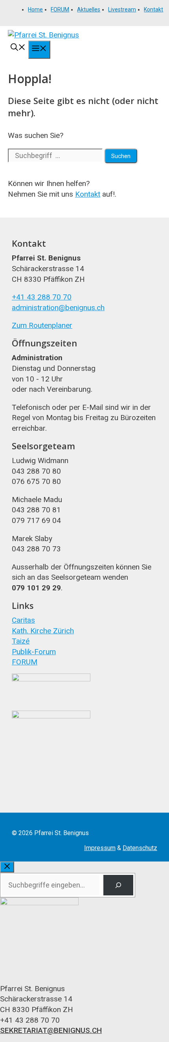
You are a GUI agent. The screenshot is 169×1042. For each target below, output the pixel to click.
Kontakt (153, 9)
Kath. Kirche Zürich (43, 630)
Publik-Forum (34, 651)
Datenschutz (140, 848)
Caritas (23, 620)
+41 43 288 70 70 (42, 296)
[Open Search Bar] (18, 48)
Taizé (20, 641)
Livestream (122, 9)
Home (35, 9)
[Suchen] (118, 885)
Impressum (100, 848)
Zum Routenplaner (42, 325)
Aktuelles (88, 9)
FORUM (60, 9)
